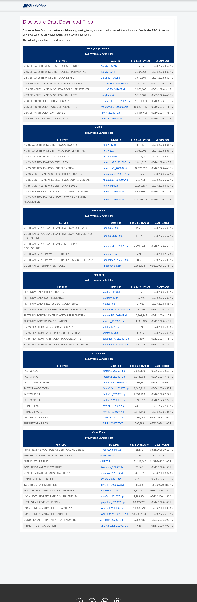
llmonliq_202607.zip (112, 118)
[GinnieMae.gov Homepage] (34, 6)
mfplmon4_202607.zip (115, 246)
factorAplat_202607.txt (115, 382)
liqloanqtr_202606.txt (111, 473)
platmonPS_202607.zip (115, 315)
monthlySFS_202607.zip (114, 107)
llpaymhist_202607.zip (112, 502)
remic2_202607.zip (113, 412)
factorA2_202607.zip (114, 376)
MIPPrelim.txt (107, 455)
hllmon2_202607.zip (114, 199)
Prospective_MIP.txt (110, 449)
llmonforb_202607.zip (112, 496)
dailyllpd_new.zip (110, 77)
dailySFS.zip (108, 72)
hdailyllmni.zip (111, 185)
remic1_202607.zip (113, 406)
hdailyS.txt (108, 150)
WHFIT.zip (105, 461)
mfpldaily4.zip (111, 228)
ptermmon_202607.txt (112, 467)
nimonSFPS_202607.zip (114, 83)
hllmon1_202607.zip (114, 191)
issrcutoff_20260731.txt (112, 485)
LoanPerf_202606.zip (111, 508)
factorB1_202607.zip (114, 394)
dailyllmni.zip (108, 95)
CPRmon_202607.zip (112, 520)
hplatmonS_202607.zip (115, 344)
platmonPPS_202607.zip (116, 309)
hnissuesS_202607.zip (115, 180)
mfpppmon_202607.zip (116, 260)
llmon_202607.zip (111, 112)
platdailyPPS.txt (111, 292)
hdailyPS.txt (109, 145)
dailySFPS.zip (109, 66)
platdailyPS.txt (110, 298)
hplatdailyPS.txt (110, 327)
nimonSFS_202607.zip (113, 89)
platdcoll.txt (108, 303)
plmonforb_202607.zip (112, 490)
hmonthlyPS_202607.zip (116, 162)
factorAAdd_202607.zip (116, 388)
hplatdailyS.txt (110, 333)
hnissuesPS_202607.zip (116, 174)
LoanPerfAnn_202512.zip (114, 514)
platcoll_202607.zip (113, 321)
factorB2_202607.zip (114, 400)
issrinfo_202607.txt (110, 479)
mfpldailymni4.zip (113, 236)
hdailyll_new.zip (111, 156)
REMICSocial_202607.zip (114, 525)
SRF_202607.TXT (113, 423)
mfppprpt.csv (110, 254)
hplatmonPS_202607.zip (115, 339)
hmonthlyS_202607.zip (115, 168)
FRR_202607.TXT (113, 417)
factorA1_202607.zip (114, 371)
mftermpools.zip (112, 265)
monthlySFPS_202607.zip (115, 101)
